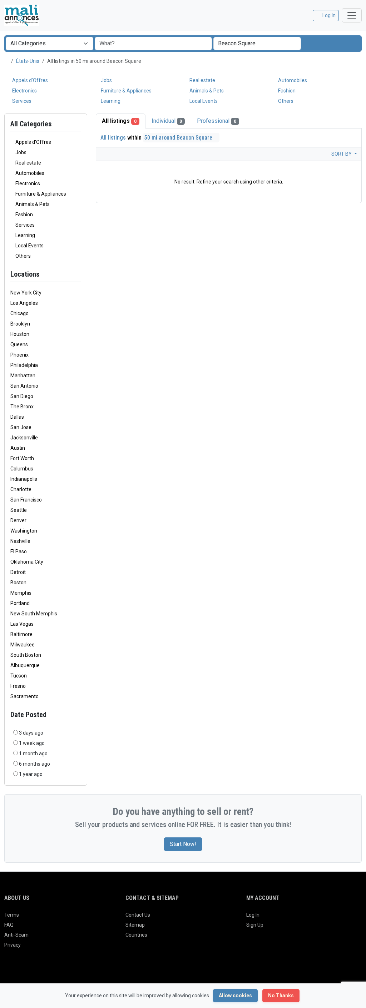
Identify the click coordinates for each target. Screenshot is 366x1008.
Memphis (20, 593)
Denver (18, 520)
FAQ (9, 925)
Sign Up (254, 925)
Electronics (24, 91)
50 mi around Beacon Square (179, 137)
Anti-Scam (16, 935)
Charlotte (20, 489)
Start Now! (183, 844)
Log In (252, 915)
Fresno (18, 686)
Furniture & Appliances (126, 91)
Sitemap (135, 925)
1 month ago (33, 753)
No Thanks (281, 995)
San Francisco (26, 500)
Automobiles (292, 80)
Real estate (201, 80)
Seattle (18, 510)
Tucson (18, 676)
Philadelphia (24, 365)
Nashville (20, 541)
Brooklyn (20, 324)
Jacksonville (24, 437)
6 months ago (34, 764)
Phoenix (19, 355)
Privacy (12, 945)
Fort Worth (22, 458)
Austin (17, 448)
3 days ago (31, 733)
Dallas (17, 417)
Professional (216, 120)
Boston (18, 582)
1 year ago (31, 774)
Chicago (19, 313)
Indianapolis (23, 479)
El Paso (18, 551)
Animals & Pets (206, 91)
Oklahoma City (26, 562)
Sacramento (24, 696)
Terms (11, 915)
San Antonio (24, 386)
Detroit (18, 572)
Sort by (342, 154)
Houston (19, 334)
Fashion (286, 91)
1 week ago (32, 743)
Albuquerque (25, 665)
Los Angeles (24, 303)
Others (285, 101)
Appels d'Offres (29, 80)
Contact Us (137, 915)
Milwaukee (22, 644)
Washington (23, 531)
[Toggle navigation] (352, 15)
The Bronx (22, 406)
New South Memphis (33, 613)
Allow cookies (235, 995)
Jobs (106, 80)
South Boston (25, 655)
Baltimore (21, 634)
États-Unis (27, 61)
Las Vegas (22, 624)
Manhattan (22, 375)
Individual (167, 120)
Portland (20, 603)
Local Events (203, 101)
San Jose (20, 427)
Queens (19, 344)
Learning (110, 101)
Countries (136, 935)
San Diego (21, 396)
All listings (119, 120)
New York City (25, 293)
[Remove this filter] (78, 274)
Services (21, 101)
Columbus (21, 469)
